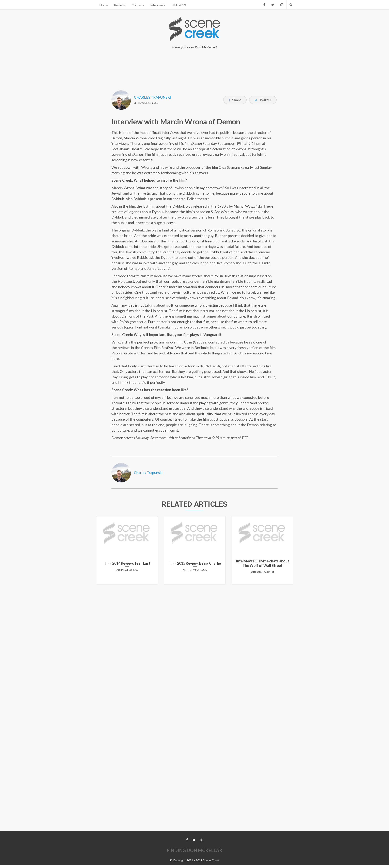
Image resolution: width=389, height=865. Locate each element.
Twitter (265, 100)
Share (236, 100)
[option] (127, 552)
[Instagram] (281, 4)
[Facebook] (264, 4)
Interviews (157, 5)
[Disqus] (194, 638)
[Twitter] (272, 4)
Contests (138, 5)
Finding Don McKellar (194, 850)
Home (103, 5)
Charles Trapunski (152, 97)
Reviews (120, 5)
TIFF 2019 (178, 5)
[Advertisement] (194, 67)
